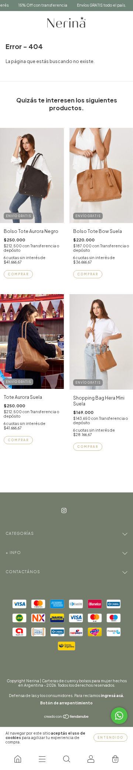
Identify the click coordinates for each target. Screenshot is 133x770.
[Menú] (42, 758)
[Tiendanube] (67, 717)
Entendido (110, 737)
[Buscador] (66, 758)
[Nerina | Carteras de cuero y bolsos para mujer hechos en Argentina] (18, 758)
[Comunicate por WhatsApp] (119, 715)
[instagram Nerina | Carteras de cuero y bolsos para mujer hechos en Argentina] (64, 510)
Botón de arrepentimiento (66, 703)
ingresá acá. (112, 695)
